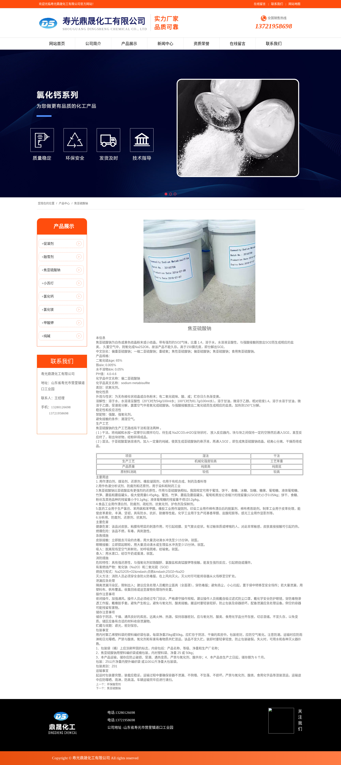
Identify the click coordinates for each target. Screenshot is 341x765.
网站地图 (294, 4)
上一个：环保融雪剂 (108, 684)
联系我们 (277, 4)
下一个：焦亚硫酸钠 (108, 688)
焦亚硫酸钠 (80, 203)
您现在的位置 (46, 203)
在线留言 (260, 4)
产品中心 (64, 203)
